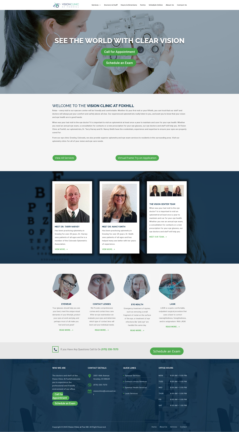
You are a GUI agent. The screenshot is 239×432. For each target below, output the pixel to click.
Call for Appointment (119, 52)
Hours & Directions (129, 5)
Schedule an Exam (119, 63)
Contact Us (182, 5)
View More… (61, 249)
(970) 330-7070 (100, 385)
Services (95, 5)
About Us (170, 5)
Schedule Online (156, 5)
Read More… (66, 330)
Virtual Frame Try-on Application (137, 158)
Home (154, 427)
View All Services (64, 158)
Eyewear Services (132, 375)
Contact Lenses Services (136, 381)
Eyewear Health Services (136, 387)
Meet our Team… (158, 237)
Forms (143, 5)
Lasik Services (131, 393)
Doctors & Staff (111, 5)
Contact (183, 427)
